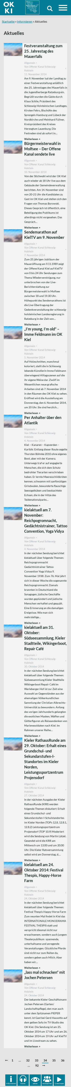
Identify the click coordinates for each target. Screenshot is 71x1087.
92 (37, 1065)
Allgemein (29, 62)
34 (45, 1060)
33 (36, 1060)
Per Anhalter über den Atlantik (42, 420)
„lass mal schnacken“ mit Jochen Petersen (44, 975)
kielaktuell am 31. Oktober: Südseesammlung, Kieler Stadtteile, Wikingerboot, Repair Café (45, 638)
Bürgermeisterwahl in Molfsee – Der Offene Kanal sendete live (42, 148)
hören (23, 1083)
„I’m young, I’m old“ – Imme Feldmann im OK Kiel (43, 334)
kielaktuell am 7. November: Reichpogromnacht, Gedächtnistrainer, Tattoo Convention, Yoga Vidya (45, 520)
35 (54, 1060)
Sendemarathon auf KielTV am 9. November (44, 235)
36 (62, 1060)
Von (40, 68)
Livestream (59, 1083)
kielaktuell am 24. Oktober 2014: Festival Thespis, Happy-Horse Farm (43, 872)
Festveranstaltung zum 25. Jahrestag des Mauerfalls (43, 51)
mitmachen (47, 1083)
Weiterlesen (31, 139)
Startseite (8, 21)
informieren (24, 21)
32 (28, 1060)
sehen (35, 1083)
